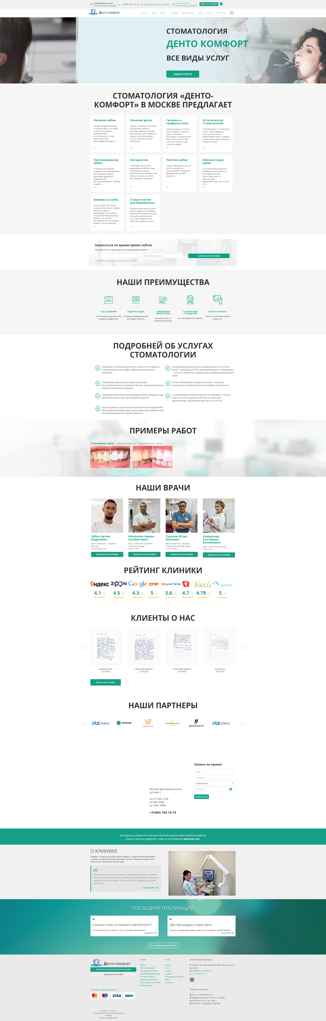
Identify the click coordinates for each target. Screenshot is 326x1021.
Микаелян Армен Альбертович (141, 537)
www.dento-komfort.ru (108, 1011)
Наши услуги (107, 74)
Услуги (143, 13)
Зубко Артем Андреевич (100, 537)
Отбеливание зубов (102, 443)
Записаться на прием (209, 256)
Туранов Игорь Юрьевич (177, 537)
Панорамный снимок (149, 971)
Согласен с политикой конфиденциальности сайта (117, 261)
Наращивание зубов (150, 443)
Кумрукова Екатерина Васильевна (212, 539)
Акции (162, 13)
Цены (154, 13)
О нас (209, 13)
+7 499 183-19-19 (199, 973)
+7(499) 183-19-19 (130, 4)
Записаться (201, 797)
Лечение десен (146, 985)
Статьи (200, 13)
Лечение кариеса (147, 976)
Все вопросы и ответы (164, 945)
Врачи (167, 965)
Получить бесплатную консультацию (113, 969)
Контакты (221, 13)
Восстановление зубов (150, 982)
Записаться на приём (209, 4)
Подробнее (149, 933)
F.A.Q (167, 968)
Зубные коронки (126, 443)
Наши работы (187, 13)
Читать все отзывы (105, 682)
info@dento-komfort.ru (201, 971)
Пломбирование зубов (150, 973)
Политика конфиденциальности (104, 989)
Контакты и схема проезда (105, 5)
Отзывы (174, 13)
